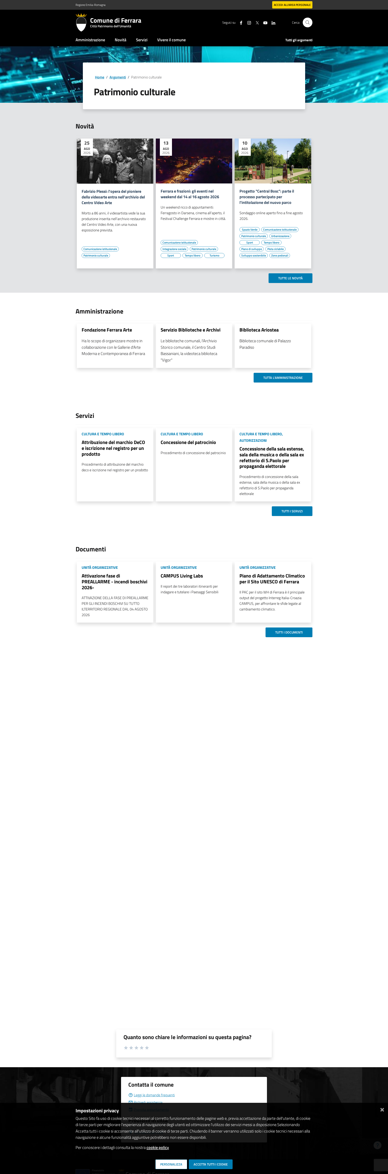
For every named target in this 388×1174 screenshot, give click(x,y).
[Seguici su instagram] (248, 22)
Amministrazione (90, 40)
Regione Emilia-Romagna (90, 5)
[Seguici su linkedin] (272, 22)
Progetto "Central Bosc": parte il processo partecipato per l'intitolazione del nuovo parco (266, 196)
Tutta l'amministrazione (283, 377)
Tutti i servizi (292, 511)
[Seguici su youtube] (264, 22)
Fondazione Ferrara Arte (107, 329)
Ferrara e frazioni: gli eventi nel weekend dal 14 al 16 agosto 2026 (190, 194)
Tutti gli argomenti (298, 40)
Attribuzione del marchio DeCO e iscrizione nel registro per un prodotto (113, 448)
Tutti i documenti (289, 632)
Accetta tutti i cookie (211, 1164)
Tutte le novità (290, 278)
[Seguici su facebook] (239, 22)
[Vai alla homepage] (83, 22)
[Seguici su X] (256, 22)
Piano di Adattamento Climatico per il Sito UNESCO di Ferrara (272, 578)
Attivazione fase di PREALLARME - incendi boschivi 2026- (114, 581)
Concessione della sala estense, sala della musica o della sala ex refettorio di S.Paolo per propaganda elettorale (271, 457)
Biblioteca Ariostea (259, 329)
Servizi (142, 40)
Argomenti (118, 77)
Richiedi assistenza (148, 1102)
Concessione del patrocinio (188, 442)
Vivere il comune (171, 40)
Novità (120, 40)
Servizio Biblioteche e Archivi (190, 329)
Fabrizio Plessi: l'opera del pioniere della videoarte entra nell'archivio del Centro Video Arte (113, 197)
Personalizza (171, 1164)
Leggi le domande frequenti (154, 1095)
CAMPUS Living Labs (182, 575)
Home (99, 77)
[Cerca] (307, 22)
